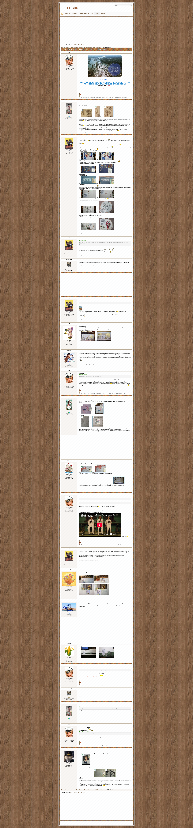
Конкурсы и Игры (74, 47)
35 (79, 44)
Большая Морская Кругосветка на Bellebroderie (90, 47)
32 (75, 44)
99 (81, 44)
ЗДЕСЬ (109, 85)
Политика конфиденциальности (82, 822)
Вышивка (67, 47)
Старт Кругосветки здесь (104, 87)
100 (83, 44)
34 (78, 44)
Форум (62, 47)
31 (74, 44)
